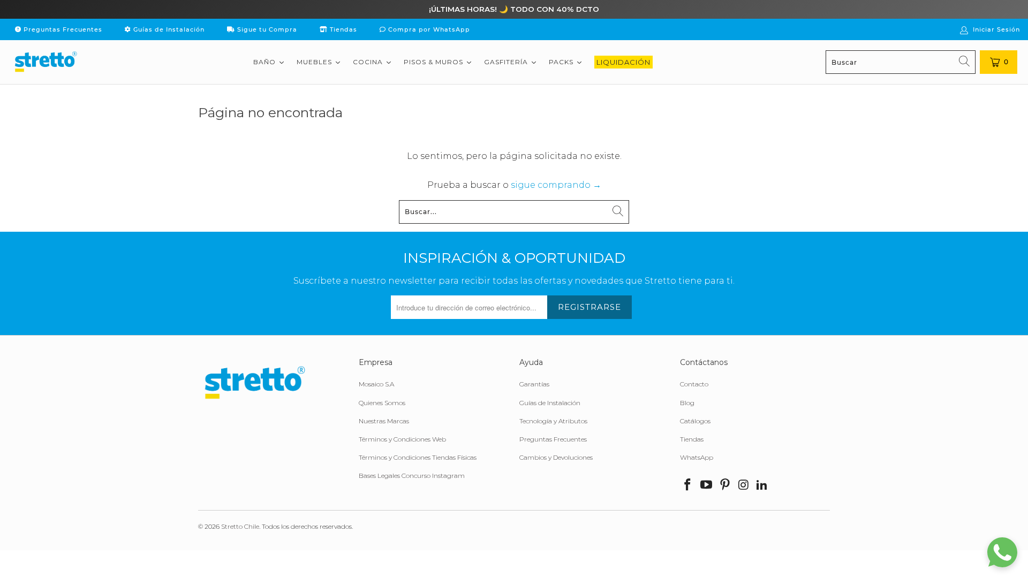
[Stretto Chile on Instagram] (744, 485)
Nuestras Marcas (384, 421)
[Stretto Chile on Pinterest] (725, 485)
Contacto (694, 384)
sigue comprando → (556, 185)
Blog (687, 403)
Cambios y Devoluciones (556, 457)
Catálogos (695, 421)
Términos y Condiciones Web (402, 439)
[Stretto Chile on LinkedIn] (762, 485)
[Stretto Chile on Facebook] (688, 485)
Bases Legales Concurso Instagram (412, 475)
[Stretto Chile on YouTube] (707, 485)
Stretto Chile (240, 526)
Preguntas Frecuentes (61, 29)
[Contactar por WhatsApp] (1002, 552)
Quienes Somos (382, 403)
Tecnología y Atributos (553, 421)
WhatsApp (696, 457)
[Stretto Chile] (45, 62)
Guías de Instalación (168, 29)
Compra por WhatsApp (428, 29)
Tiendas (342, 29)
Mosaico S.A (376, 384)
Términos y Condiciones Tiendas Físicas (418, 457)
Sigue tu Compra (266, 29)
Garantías (534, 384)
